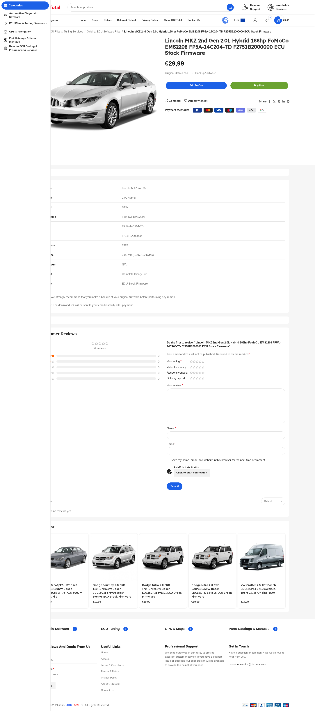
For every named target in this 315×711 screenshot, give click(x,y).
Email (171, 444)
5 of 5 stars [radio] (203, 361)
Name (171, 428)
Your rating (174, 361)
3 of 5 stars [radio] (197, 361)
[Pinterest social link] (279, 101)
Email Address (45, 669)
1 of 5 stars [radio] (191, 361)
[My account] (255, 20)
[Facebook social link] (269, 101)
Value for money (176, 367)
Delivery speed (176, 378)
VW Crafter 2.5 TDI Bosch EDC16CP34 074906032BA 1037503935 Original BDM (258, 588)
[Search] (230, 7)
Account (105, 658)
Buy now (259, 85)
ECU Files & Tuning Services (65, 31)
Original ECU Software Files (103, 31)
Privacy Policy (109, 677)
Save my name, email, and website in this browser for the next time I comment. (218, 460)
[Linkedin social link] (283, 101)
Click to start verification (191, 472)
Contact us (107, 690)
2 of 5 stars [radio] (194, 361)
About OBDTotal (110, 683)
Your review (175, 385)
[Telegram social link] (288, 101)
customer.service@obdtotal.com (247, 664)
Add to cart (196, 85)
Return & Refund (110, 671)
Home (104, 652)
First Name (43, 654)
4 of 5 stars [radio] (200, 361)
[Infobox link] (57, 629)
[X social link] (274, 101)
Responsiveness (177, 372)
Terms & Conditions (112, 665)
